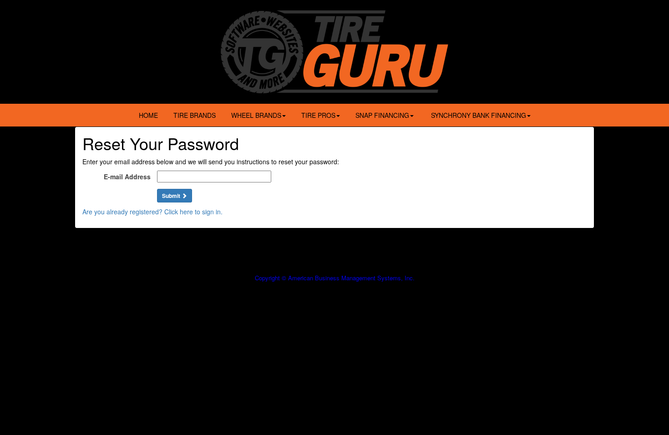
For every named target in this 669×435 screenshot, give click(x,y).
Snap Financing (382, 115)
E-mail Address (127, 176)
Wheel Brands (256, 115)
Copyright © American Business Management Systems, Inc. (335, 277)
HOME (148, 115)
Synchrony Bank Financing (477, 115)
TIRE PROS (318, 115)
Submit (172, 196)
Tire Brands (194, 115)
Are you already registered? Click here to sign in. (152, 211)
